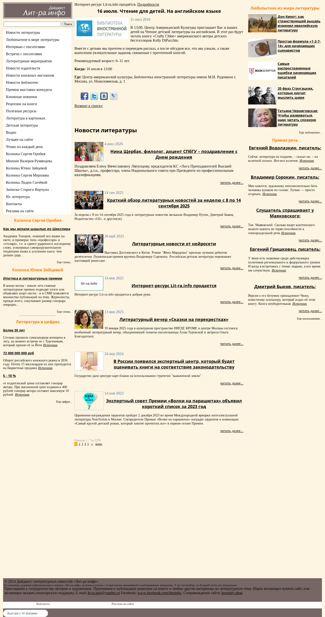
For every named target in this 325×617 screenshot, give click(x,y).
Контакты (14, 204)
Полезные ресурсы (21, 111)
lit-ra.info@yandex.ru (104, 593)
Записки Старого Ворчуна (27, 190)
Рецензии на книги (21, 104)
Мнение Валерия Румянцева (29, 161)
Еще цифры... (64, 401)
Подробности (148, 4)
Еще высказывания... (309, 318)
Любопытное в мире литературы (32, 40)
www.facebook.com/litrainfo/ (160, 593)
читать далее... (231, 183)
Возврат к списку (88, 106)
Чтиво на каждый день (24, 147)
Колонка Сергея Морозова (27, 175)
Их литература (18, 197)
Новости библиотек (22, 82)
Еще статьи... (64, 262)
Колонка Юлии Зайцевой (26, 168)
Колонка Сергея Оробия (25, 154)
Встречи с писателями (24, 54)
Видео (11, 132)
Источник (50, 345)
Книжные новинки (21, 97)
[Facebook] (84, 96)
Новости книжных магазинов (30, 75)
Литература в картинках (25, 118)
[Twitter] (94, 96)
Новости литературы (23, 32)
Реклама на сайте (20, 211)
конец (98, 444)
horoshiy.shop (232, 593)
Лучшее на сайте (19, 140)
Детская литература (22, 125)
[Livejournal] (114, 96)
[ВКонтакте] (104, 96)
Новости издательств (23, 68)
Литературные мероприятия (29, 61)
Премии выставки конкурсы (29, 90)
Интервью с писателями (25, 47)
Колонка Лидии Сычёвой (26, 182)
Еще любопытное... (310, 132)
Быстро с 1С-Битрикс (22, 613)
